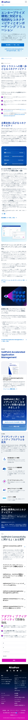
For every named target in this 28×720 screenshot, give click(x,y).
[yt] (17, 670)
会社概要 (16, 695)
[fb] (14, 670)
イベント (3, 699)
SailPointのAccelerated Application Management (14, 115)
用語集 (2, 703)
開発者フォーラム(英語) (20, 683)
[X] (10, 670)
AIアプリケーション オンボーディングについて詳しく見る (12, 281)
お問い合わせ (17, 690)
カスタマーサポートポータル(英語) (20, 678)
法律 (8, 710)
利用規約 (4, 710)
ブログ (2, 697)
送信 (14, 660)
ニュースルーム (18, 699)
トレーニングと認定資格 (20, 685)
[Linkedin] (7, 670)
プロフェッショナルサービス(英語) (20, 687)
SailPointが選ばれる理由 (20, 697)
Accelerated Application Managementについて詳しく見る (12, 340)
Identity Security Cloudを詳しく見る (14, 422)
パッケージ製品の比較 (14, 426)
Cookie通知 (23, 710)
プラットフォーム (5, 677)
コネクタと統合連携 (5, 683)
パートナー (3, 701)
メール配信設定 (21, 712)
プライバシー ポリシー (14, 710)
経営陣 (16, 703)
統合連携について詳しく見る (12, 45)
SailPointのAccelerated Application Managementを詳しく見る (14, 49)
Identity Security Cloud (6, 679)
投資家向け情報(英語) (19, 705)
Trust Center (17, 701)
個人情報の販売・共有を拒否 (9, 712)
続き (3, 213)
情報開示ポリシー (14, 715)
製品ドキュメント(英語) (20, 681)
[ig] (20, 670)
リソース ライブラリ (5, 695)
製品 (3, 5)
